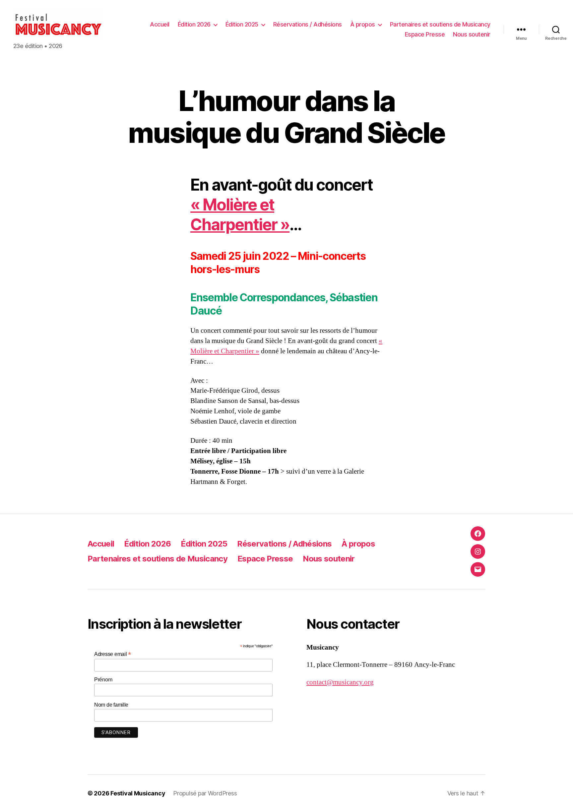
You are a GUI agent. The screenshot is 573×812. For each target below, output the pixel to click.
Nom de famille (111, 705)
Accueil (159, 24)
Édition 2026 (194, 24)
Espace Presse (425, 34)
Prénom (103, 679)
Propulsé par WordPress (205, 793)
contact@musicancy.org (340, 682)
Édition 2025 (241, 24)
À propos (362, 24)
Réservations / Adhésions (307, 24)
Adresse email (112, 654)
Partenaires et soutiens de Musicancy (440, 24)
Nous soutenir (471, 34)
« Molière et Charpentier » (239, 214)
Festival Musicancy (137, 793)
